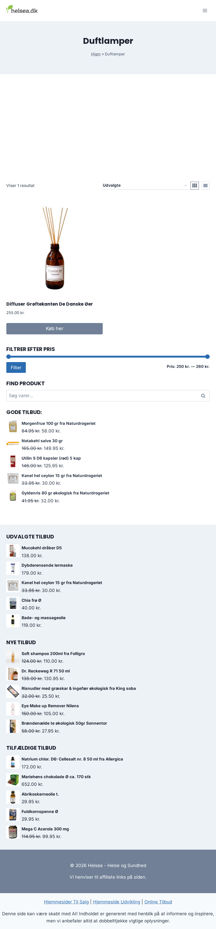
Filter (16, 367)
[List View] (205, 186)
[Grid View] (194, 186)
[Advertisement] (108, 132)
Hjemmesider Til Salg (66, 901)
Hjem (96, 54)
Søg (204, 395)
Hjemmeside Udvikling (116, 901)
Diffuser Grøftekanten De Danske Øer (49, 304)
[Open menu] (205, 10)
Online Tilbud (158, 901)
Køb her (54, 328)
